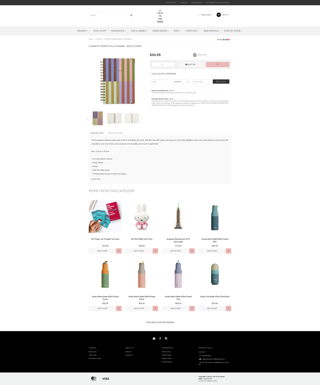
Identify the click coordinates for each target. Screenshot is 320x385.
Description (97, 133)
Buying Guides (171, 3)
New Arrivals (211, 31)
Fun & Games (138, 31)
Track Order (93, 355)
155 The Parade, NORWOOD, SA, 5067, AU (213, 363)
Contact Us (184, 3)
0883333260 (206, 356)
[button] (313, 377)
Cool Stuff (99, 31)
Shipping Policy (196, 3)
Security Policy (167, 362)
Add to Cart (102, 251)
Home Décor (160, 31)
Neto (215, 381)
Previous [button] (87, 118)
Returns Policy (167, 358)
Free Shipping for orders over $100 (217, 3)
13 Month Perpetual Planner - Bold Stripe (118, 39)
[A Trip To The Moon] (160, 16)
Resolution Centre (95, 358)
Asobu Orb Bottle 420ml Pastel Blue (215, 296)
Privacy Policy (166, 355)
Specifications (115, 133)
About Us (128, 352)
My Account (206, 15)
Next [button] (142, 118)
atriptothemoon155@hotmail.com (213, 359)
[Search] (131, 15)
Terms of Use (166, 352)
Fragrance (118, 31)
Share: (220, 40)
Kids (177, 31)
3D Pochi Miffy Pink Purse (141, 239)
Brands (82, 31)
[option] (117, 81)
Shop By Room (232, 31)
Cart (224, 15)
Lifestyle (191, 31)
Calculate (222, 82)
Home (91, 39)
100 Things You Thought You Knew (105, 239)
